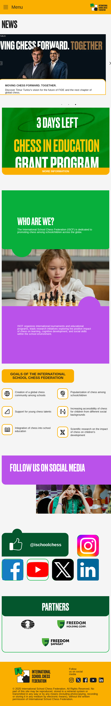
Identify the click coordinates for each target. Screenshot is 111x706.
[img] (99, 7)
